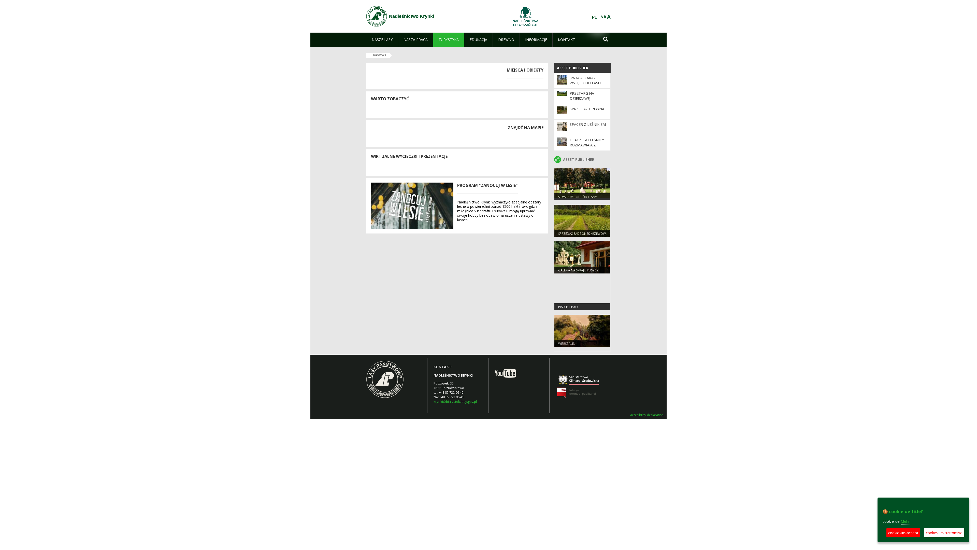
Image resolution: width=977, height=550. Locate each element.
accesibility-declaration (647, 415)
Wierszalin (566, 343)
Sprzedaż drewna (587, 108)
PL (594, 17)
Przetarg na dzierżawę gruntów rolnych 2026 (588, 101)
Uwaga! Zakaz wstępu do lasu (585, 80)
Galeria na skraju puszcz (578, 270)
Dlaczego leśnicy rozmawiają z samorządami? (587, 145)
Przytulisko (568, 307)
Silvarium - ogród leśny (577, 197)
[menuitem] (382, 40)
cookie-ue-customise (944, 532)
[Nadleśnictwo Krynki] (376, 16)
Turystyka (379, 55)
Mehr (905, 521)
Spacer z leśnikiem (588, 124)
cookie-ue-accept (903, 532)
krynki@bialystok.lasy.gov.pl (455, 401)
